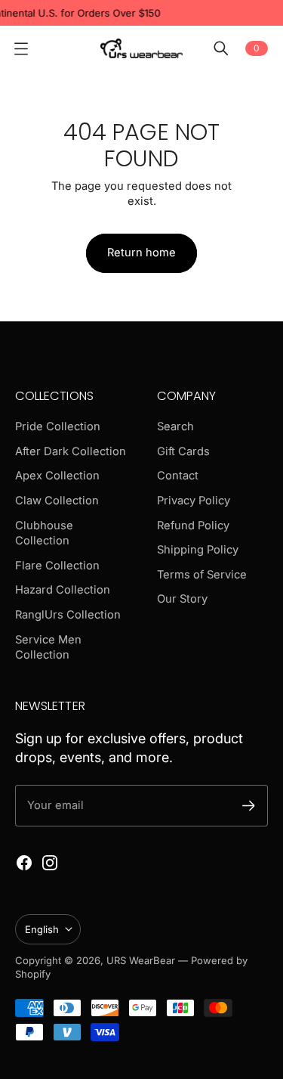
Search (175, 426)
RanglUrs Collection (68, 615)
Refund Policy (193, 525)
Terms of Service (202, 574)
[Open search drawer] (221, 48)
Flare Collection (57, 565)
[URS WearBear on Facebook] (24, 863)
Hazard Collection (62, 590)
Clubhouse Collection (44, 533)
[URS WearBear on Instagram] (50, 863)
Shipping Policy (197, 550)
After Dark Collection (70, 451)
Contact (177, 475)
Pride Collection (57, 426)
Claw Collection (57, 500)
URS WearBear (142, 960)
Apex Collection (57, 475)
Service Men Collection (48, 647)
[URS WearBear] (141, 48)
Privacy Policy (193, 500)
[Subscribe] (248, 805)
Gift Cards (183, 451)
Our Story (182, 599)
